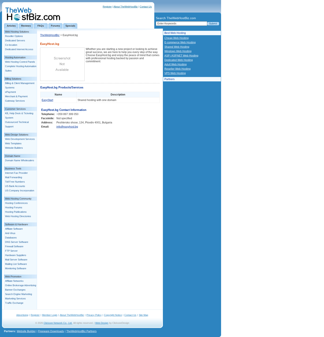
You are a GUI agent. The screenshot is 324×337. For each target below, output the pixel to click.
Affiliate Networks (14, 281)
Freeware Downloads (51, 331)
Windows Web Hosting (178, 51)
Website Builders (14, 148)
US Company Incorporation (19, 190)
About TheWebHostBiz (126, 6)
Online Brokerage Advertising (20, 285)
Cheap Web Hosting (176, 38)
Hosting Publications (16, 212)
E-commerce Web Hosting (180, 42)
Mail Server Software (16, 259)
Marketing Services (15, 298)
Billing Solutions (13, 78)
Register (107, 6)
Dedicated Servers (15, 40)
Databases (11, 237)
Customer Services (15, 109)
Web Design (101, 323)
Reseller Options (14, 36)
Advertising (22, 315)
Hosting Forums (13, 207)
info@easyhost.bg (67, 126)
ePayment (10, 92)
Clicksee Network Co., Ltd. (58, 323)
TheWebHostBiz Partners (81, 331)
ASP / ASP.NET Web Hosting (181, 55)
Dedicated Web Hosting (178, 60)
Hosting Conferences (16, 203)
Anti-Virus (10, 233)
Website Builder (26, 331)
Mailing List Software (16, 264)
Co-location (11, 45)
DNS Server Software (16, 242)
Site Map (143, 315)
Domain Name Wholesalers (19, 160)
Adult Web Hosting (175, 64)
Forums (55, 25)
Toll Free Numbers (15, 181)
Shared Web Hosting (176, 46)
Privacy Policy (94, 315)
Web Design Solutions (16, 134)
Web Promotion (13, 276)
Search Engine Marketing (18, 294)
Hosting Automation (15, 57)
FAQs (40, 25)
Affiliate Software (14, 228)
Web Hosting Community (18, 198)
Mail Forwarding (13, 177)
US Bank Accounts (15, 186)
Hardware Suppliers (15, 255)
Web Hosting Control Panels (20, 61)
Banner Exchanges (15, 289)
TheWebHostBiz (50, 35)
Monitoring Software (15, 268)
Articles (11, 25)
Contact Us (146, 6)
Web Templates (13, 143)
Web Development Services (20, 139)
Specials (70, 25)
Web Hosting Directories (18, 216)
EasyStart (47, 100)
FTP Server (11, 250)
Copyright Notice (113, 315)
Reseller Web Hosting (177, 68)
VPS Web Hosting (175, 73)
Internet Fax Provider (16, 173)
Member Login (49, 315)
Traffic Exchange (14, 303)
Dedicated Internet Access (19, 49)
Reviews (26, 25)
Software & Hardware (16, 224)
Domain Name (12, 156)
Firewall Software (14, 246)
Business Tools (13, 168)
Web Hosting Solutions (17, 31)
